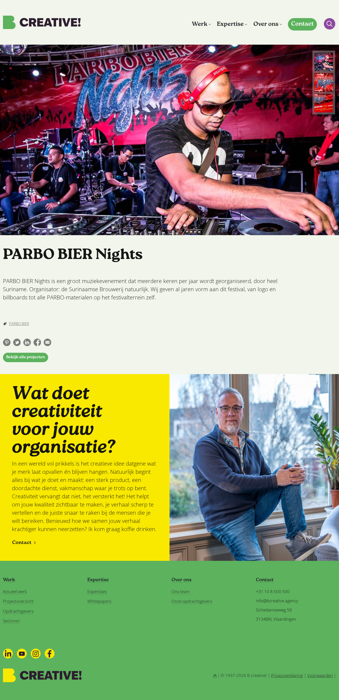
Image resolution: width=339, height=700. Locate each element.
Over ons (265, 24)
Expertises (97, 591)
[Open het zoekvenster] (329, 24)
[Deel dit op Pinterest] (6, 342)
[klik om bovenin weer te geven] (323, 62)
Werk (199, 24)
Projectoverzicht (18, 601)
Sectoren (11, 621)
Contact (302, 24)
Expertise (230, 24)
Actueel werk (15, 591)
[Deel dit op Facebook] (37, 342)
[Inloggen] (214, 675)
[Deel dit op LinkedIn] (27, 342)
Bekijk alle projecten (25, 357)
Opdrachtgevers (18, 611)
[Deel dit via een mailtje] (47, 342)
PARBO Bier (19, 323)
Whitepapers (99, 601)
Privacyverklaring (287, 675)
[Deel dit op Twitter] (17, 342)
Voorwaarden (320, 675)
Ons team (180, 591)
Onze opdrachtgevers (191, 601)
